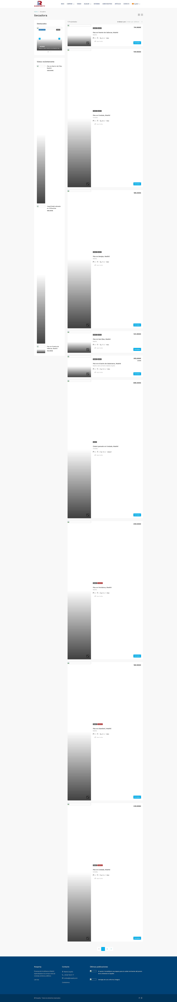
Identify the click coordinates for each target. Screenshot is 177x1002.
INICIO (62, 4)
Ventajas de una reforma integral (109, 979)
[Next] (111, 949)
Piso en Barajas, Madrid (101, 256)
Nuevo (99, 28)
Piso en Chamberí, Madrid (102, 728)
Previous (40, 39)
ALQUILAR (86, 4)
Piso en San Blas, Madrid (101, 339)
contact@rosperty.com (71, 978)
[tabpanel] (49, 38)
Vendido (100, 583)
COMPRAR (69, 4)
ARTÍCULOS (118, 4)
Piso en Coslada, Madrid (101, 115)
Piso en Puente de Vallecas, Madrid (105, 32)
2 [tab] (52, 52)
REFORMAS (97, 4)
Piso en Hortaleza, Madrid (102, 587)
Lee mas (36, 979)
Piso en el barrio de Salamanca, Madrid (107, 363)
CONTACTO (126, 4)
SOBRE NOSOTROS (107, 4)
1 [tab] (49, 52)
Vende (95, 28)
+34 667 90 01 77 (69, 975)
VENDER (79, 4)
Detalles (137, 43)
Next (59, 39)
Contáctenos (66, 982)
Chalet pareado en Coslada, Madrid (105, 446)
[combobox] (134, 22)
